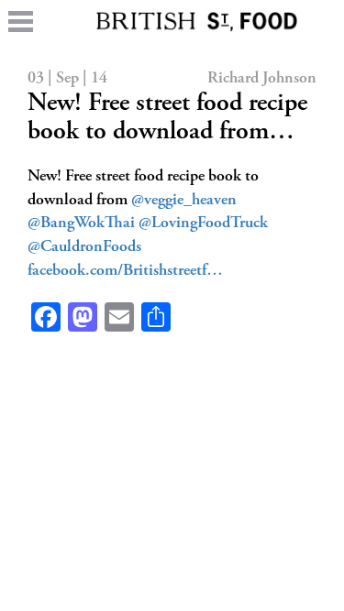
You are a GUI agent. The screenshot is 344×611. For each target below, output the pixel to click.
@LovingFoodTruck (203, 223)
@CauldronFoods (84, 247)
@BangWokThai (81, 223)
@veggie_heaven (184, 200)
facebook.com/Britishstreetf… (125, 271)
